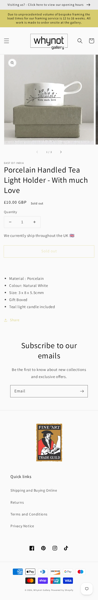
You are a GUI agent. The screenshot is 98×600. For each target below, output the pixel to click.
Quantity (10, 212)
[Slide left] (37, 152)
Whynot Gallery (41, 589)
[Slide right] (60, 152)
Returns (17, 502)
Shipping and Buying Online (33, 490)
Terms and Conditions (29, 514)
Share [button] (15, 320)
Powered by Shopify (62, 589)
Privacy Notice (22, 526)
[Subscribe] (82, 391)
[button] (6, 41)
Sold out (49, 250)
